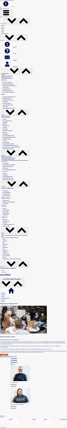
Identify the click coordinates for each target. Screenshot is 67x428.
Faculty (2, 26)
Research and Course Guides (8, 166)
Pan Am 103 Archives (6, 192)
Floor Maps (5, 127)
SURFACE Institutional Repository (9, 202)
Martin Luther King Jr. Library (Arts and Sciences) (11, 147)
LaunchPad (5, 140)
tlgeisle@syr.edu (13, 384)
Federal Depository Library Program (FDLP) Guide (12, 258)
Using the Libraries (5, 73)
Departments (5, 247)
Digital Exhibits (5, 203)
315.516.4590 (13, 408)
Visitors (2, 30)
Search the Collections (7, 195)
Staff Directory (5, 244)
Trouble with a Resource (7, 103)
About (3, 232)
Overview (4, 208)
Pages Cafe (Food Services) (7, 130)
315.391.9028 (13, 386)
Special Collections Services (8, 90)
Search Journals (5, 211)
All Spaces (4, 119)
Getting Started (5, 163)
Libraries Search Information (8, 104)
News (4, 249)
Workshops (5, 173)
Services (2, 296)
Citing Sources (5, 174)
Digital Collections (6, 200)
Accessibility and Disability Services (9, 96)
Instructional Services (6, 88)
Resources (3, 299)
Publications (5, 241)
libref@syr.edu (2, 416)
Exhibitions (5, 124)
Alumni (2, 28)
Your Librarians (5, 106)
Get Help (14, 53)
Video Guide (5, 219)
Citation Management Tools (8, 176)
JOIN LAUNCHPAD (4, 354)
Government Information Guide (8, 224)
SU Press (4, 257)
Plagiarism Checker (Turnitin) (8, 178)
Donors (2, 31)
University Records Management (8, 92)
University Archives (6, 194)
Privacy (63, 419)
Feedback (15, 60)
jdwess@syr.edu (13, 406)
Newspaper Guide (6, 221)
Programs (3, 294)
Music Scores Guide (6, 226)
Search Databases (6, 213)
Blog (3, 242)
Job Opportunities (6, 253)
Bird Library (5, 132)
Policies (4, 239)
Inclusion (4, 245)
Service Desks (5, 101)
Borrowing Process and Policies (8, 84)
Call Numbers (5, 128)
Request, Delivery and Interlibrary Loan (10, 85)
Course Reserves (6, 87)
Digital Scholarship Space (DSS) (8, 143)
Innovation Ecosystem (5, 298)
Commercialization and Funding (8, 179)
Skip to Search (2, 0)
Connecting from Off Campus (8, 100)
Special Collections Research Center (9, 137)
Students (3, 25)
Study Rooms (5, 122)
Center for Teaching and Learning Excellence (10, 145)
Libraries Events (5, 250)
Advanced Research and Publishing (9, 164)
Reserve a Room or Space (7, 120)
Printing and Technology (7, 98)
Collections (4, 186)
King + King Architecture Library (8, 135)
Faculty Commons (6, 125)
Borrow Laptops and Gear (7, 82)
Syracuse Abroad (6, 142)
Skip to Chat (6, 0)
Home (3, 270)
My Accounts (15, 66)
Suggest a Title (5, 214)
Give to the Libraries (6, 255)
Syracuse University (4, 33)
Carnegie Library (6, 133)
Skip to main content (11, 0)
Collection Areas (6, 190)
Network (3, 301)
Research (3, 155)
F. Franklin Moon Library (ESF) (8, 148)
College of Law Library (7, 138)
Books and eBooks (6, 209)
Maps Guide (5, 222)
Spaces (3, 115)
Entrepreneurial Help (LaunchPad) (9, 108)
